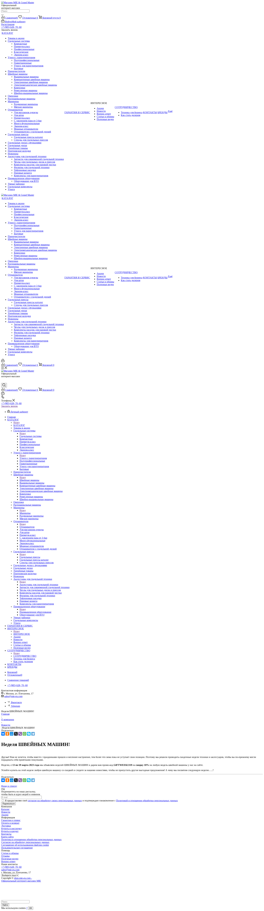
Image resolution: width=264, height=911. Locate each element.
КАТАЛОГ (19, 425)
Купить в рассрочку (11, 828)
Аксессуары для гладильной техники (39, 584)
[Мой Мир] (11, 734)
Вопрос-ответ (8, 861)
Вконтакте (16, 702)
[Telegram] (33, 734)
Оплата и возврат (10, 823)
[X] (16, 734)
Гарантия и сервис (10, 820)
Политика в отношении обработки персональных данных (31, 839)
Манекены (25, 513)
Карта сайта (7, 836)
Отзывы (5, 856)
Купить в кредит (9, 831)
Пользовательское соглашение (17, 847)
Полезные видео (9, 858)
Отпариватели (27, 527)
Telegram (15, 706)
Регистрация (7, 24)
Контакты (6, 834)
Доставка (6, 825)
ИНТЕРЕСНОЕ (21, 634)
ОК (30, 908)
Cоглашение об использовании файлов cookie (25, 845)
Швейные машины (29, 480)
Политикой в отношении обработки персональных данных (147, 800)
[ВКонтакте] (3, 734)
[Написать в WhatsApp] (3, 381)
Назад (16, 422)
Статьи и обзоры (10, 853)
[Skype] (29, 734)
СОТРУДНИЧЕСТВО (24, 656)
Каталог (5, 809)
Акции (4, 814)
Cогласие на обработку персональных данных (25, 842)
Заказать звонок (9, 406)
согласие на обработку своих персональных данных (55, 800)
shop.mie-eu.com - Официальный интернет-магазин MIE (21, 879)
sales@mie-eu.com (13, 696)
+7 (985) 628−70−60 (11, 27)
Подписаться (8, 803)
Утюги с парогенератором (33, 458)
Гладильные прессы (30, 557)
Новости (5, 812)
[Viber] (20, 734)
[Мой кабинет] (2, 361)
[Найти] (2, 14)
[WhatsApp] (24, 734)
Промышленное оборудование (35, 612)
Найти (5, 905)
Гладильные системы (31, 436)
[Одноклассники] (7, 734)
